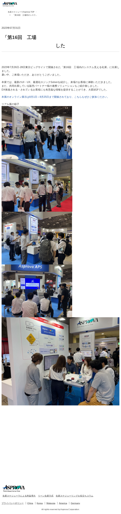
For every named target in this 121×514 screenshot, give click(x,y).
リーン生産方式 (45, 496)
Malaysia (50, 503)
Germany (75, 503)
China (30, 503)
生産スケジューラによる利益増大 (19, 496)
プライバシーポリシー (13, 503)
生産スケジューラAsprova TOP (21, 12)
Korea (40, 503)
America (63, 503)
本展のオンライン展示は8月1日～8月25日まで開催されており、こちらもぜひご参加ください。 (55, 97)
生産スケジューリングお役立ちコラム (74, 496)
